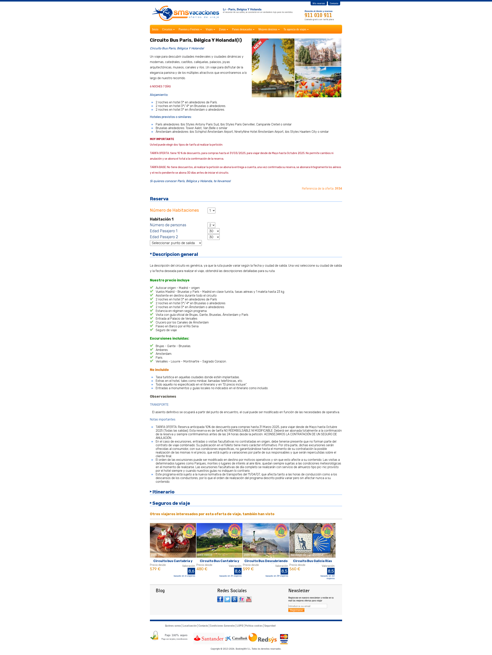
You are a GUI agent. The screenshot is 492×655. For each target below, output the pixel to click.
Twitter (227, 599)
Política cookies (254, 625)
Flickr (242, 599)
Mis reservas (318, 3)
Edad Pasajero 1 (163, 231)
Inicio (155, 29)
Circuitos (167, 29)
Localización (190, 625)
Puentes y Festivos (189, 29)
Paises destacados (242, 29)
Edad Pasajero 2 (164, 237)
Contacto (334, 3)
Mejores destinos (267, 29)
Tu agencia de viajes (294, 29)
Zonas (222, 29)
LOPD (240, 625)
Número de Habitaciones (174, 210)
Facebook (220, 599)
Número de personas (168, 225)
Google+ (234, 599)
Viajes (209, 29)
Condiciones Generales (222, 625)
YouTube (249, 599)
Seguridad (270, 625)
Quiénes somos (173, 625)
